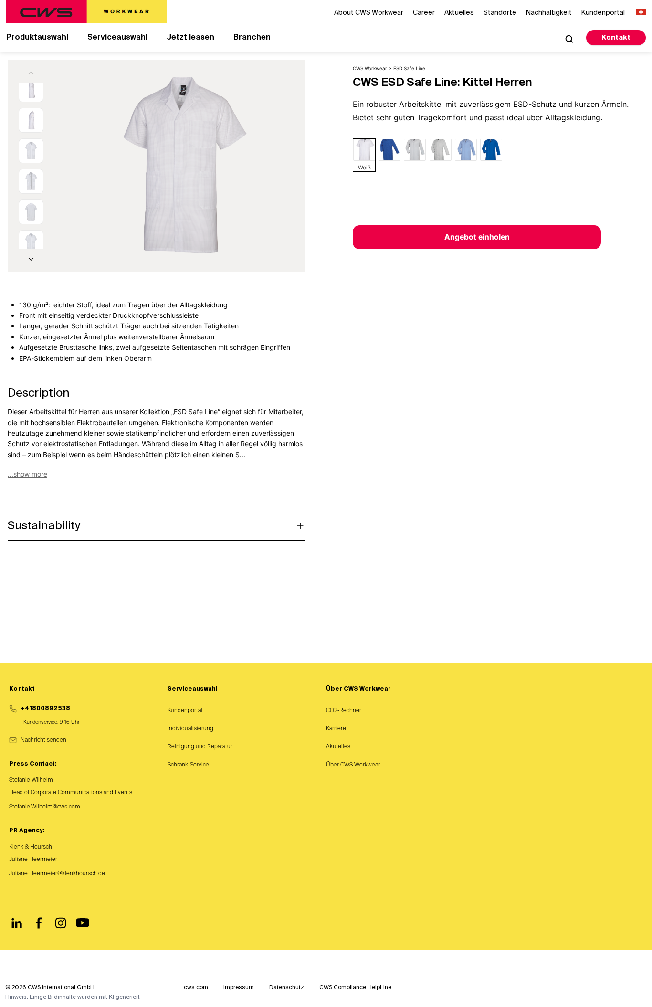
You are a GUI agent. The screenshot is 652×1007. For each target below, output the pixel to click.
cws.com (196, 988)
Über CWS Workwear (353, 765)
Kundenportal (185, 710)
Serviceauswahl (117, 38)
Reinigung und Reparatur (200, 747)
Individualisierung (190, 729)
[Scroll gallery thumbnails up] (31, 73)
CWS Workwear (370, 68)
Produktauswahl (37, 38)
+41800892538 (45, 709)
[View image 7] (31, 211)
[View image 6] (31, 181)
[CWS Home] (86, 11)
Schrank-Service (188, 765)
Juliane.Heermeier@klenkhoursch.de (57, 874)
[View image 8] (31, 242)
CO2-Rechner (343, 710)
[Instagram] (60, 923)
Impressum (238, 988)
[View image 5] (31, 150)
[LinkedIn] (16, 923)
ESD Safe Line (409, 68)
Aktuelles (338, 747)
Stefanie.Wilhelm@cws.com (44, 807)
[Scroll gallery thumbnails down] (31, 259)
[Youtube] (82, 923)
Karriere (336, 729)
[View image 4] (31, 120)
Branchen (252, 38)
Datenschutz (286, 988)
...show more (27, 474)
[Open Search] (568, 38)
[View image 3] (31, 89)
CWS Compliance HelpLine (355, 988)
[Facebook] (38, 923)
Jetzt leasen (190, 38)
